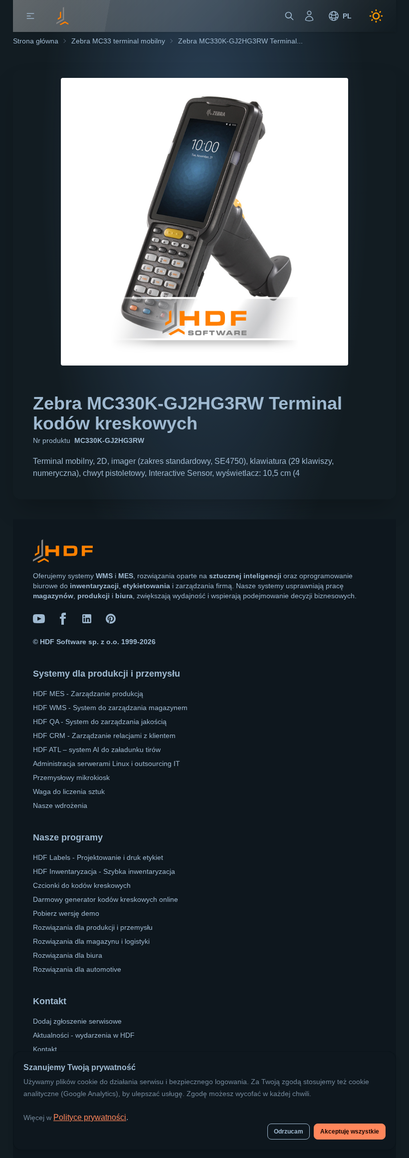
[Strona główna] (62, 16)
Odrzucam (288, 1131)
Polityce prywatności (89, 1117)
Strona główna (35, 41)
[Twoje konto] (309, 16)
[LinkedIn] (87, 619)
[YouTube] (39, 619)
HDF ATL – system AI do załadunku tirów (97, 750)
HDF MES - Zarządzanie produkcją (88, 694)
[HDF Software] (63, 553)
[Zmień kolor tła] (376, 16)
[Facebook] (63, 619)
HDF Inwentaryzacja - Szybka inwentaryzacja (104, 871)
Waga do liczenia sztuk (69, 791)
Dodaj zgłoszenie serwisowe (77, 1021)
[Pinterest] (111, 619)
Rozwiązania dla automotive (77, 969)
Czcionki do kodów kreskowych (82, 885)
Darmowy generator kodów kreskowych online (105, 899)
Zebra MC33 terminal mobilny (118, 41)
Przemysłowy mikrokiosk (71, 777)
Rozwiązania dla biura (67, 955)
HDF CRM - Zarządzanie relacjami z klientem (104, 736)
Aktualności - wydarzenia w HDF (84, 1035)
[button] (30, 16)
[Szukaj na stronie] (289, 16)
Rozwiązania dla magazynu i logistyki (91, 941)
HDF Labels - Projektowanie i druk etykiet (98, 857)
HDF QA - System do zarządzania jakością (100, 722)
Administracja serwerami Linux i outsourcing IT (106, 764)
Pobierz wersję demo (66, 913)
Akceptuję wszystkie (349, 1131)
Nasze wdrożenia (60, 805)
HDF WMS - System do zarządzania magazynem (110, 708)
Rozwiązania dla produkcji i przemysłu (93, 927)
